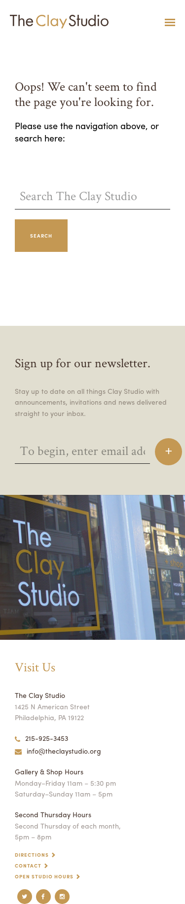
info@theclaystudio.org (64, 751)
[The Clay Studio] (57, 22)
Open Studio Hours (44, 876)
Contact (28, 866)
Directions (32, 855)
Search (41, 235)
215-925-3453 (46, 738)
